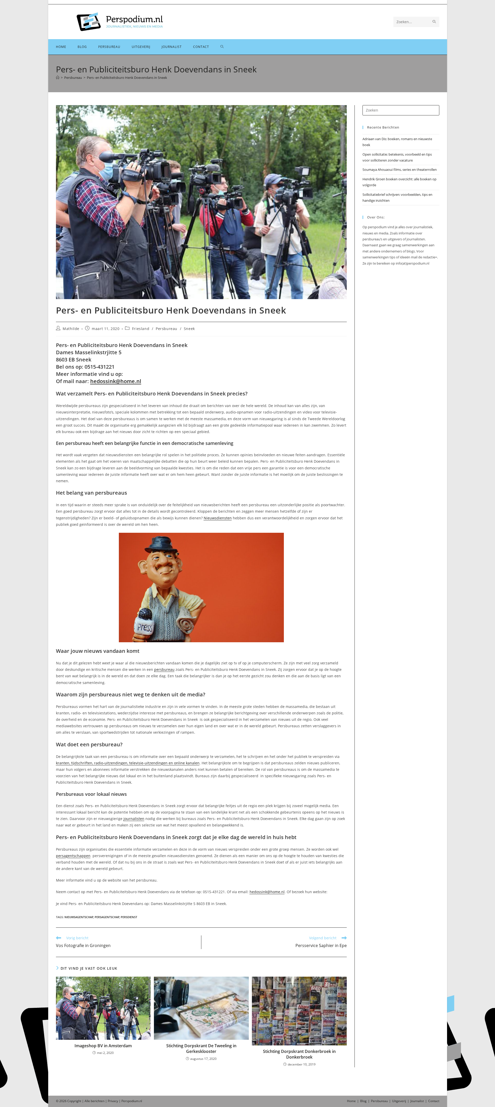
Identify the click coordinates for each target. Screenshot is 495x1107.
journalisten (133, 818)
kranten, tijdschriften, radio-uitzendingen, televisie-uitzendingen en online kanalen (128, 762)
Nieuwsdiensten (218, 518)
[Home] (57, 77)
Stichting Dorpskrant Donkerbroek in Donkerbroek (299, 1054)
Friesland (140, 328)
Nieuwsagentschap (78, 917)
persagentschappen (73, 855)
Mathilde (71, 328)
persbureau (164, 669)
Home (351, 1101)
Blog (363, 1101)
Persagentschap (107, 917)
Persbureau (166, 328)
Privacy (113, 1101)
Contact (433, 1101)
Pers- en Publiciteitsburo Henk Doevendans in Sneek (127, 77)
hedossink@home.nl (115, 381)
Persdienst (129, 917)
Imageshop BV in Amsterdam (103, 1046)
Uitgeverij (399, 1101)
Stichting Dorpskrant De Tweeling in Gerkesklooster (201, 1048)
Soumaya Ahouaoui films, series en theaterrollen (399, 169)
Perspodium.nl (131, 1101)
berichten (97, 1101)
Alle (88, 1101)
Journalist (417, 1101)
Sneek (189, 328)
